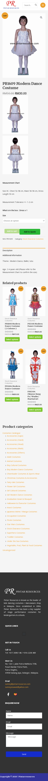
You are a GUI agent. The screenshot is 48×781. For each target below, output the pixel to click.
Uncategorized (9, 550)
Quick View (12, 313)
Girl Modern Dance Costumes (19, 494)
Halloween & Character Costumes (21, 503)
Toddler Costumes (15, 537)
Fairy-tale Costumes (15, 482)
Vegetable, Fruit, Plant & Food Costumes (24, 545)
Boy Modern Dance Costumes (20, 469)
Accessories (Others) (16, 452)
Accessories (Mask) (15, 448)
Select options (12, 339)
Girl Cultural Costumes (16, 490)
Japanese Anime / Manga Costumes (22, 511)
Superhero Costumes (16, 532)
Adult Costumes (14, 457)
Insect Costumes (14, 507)
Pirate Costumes (14, 520)
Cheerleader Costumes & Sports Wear (23, 473)
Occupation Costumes (16, 516)
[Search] (36, 5)
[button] (24, 634)
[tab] (24, 250)
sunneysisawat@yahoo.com (16, 687)
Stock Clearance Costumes (33, 239)
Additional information (12, 255)
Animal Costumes (14, 461)
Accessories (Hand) (15, 440)
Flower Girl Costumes (16, 486)
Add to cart (12, 231)
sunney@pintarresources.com (17, 684)
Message (10, 733)
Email (8, 722)
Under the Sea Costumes (17, 541)
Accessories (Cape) (15, 435)
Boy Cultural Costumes (16, 465)
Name (8, 711)
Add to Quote (30, 231)
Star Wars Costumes (16, 524)
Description (7, 250)
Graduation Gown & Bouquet (19, 499)
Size (4, 215)
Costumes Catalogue (11, 433)
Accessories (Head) (15, 444)
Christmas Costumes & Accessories (22, 478)
